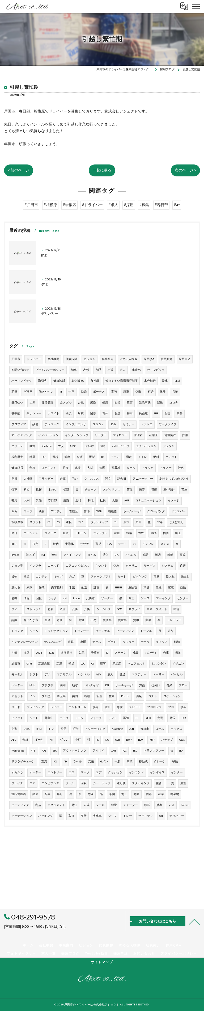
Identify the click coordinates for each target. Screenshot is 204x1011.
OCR (117, 739)
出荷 (93, 620)
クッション (115, 772)
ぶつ (126, 522)
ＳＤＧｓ (98, 424)
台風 (81, 402)
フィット (17, 718)
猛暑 (146, 555)
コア (32, 783)
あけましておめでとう (174, 478)
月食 (66, 468)
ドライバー (34, 359)
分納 (169, 685)
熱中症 (15, 413)
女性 (167, 413)
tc (172, 750)
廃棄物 (174, 794)
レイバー (56, 707)
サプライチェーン (23, 761)
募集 (14, 500)
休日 (14, 533)
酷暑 (158, 555)
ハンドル (84, 674)
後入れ (170, 576)
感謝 (66, 500)
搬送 (122, 674)
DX (102, 457)
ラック (52, 598)
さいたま (101, 565)
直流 (44, 761)
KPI (107, 685)
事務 (179, 413)
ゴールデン (31, 533)
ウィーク (50, 533)
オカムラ (17, 772)
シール (100, 805)
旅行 (170, 631)
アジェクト (100, 533)
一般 (117, 761)
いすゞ (74, 446)
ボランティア (99, 522)
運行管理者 (18, 794)
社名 (181, 468)
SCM (119, 609)
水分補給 (150, 381)
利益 (38, 805)
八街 (63, 609)
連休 (54, 555)
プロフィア (18, 424)
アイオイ (98, 750)
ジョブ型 (17, 565)
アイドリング (72, 555)
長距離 (143, 413)
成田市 (15, 663)
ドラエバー (178, 511)
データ (145, 642)
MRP (152, 739)
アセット (17, 696)
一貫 (171, 783)
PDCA (153, 533)
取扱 (26, 576)
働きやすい (46, 391)
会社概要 (53, 359)
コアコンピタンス (77, 565)
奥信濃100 (77, 381)
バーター (17, 685)
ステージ (120, 652)
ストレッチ (34, 609)
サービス (149, 565)
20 (134, 544)
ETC (55, 750)
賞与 (114, 391)
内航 (14, 652)
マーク (85, 772)
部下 (87, 511)
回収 (84, 783)
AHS (126, 500)
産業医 (153, 435)
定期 (160, 718)
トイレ (142, 457)
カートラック (101, 783)
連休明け (169, 489)
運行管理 (47, 402)
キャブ (58, 576)
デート (122, 544)
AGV (98, 674)
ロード (15, 707)
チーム (115, 457)
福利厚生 (17, 457)
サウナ (84, 544)
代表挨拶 (71, 359)
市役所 (94, 381)
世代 (56, 544)
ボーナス (99, 391)
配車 (47, 794)
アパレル (131, 555)
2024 (113, 424)
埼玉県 (61, 696)
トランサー (81, 631)
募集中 (49, 718)
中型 (71, 391)
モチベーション (146, 446)
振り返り (66, 652)
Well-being (17, 750)
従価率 (107, 620)
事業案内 (107, 359)
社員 (103, 500)
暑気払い (17, 402)
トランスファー (154, 750)
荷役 (130, 489)
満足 (139, 696)
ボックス (176, 729)
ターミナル (102, 631)
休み (116, 565)
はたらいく (49, 468)
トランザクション (56, 631)
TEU (135, 750)
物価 (166, 533)
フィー (15, 609)
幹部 (170, 555)
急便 (120, 707)
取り (71, 816)
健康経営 (17, 468)
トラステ (166, 468)
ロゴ (177, 381)
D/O (83, 663)
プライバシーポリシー (50, 370)
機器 (149, 794)
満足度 (116, 663)
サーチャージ (124, 685)
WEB (99, 511)
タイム (91, 555)
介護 (80, 457)
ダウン (64, 739)
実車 (148, 620)
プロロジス (154, 707)
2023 (51, 652)
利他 (91, 500)
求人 (123, 370)
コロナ (173, 402)
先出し (185, 576)
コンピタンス (50, 783)
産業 (161, 794)
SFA (181, 750)
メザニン (178, 663)
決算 (42, 511)
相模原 (112, 511)
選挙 (92, 457)
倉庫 (63, 478)
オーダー (35, 772)
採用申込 (184, 359)
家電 (171, 587)
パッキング (45, 816)
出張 (110, 370)
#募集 (144, 205)
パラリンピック (21, 381)
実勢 (84, 816)
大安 (61, 446)
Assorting (117, 729)
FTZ (33, 750)
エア (99, 772)
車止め (136, 370)
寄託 (60, 620)
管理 (102, 468)
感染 (93, 402)
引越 (55, 457)
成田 (136, 652)
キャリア (162, 642)
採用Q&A (149, 359)
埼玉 (178, 533)
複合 (159, 783)
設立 (108, 478)
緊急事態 (145, 402)
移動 (175, 761)
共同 (75, 696)
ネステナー (139, 674)
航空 (183, 783)
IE (97, 739)
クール (70, 783)
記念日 (121, 478)
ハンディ (151, 652)
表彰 (86, 370)
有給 (151, 391)
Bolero (184, 805)
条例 (112, 794)
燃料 (156, 457)
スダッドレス (111, 489)
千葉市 (95, 652)
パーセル (176, 674)
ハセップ (167, 739)
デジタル (169, 446)
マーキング (163, 598)
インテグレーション (24, 642)
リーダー (101, 435)
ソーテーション (21, 816)
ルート (33, 718)
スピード (135, 707)
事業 (130, 761)
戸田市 (15, 359)
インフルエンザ (76, 424)
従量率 (122, 620)
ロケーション (172, 696)
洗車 (165, 381)
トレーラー (174, 620)
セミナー (128, 424)
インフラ (35, 565)
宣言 (130, 402)
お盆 (117, 413)
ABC (13, 739)
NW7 (129, 739)
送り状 (121, 783)
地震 (32, 457)
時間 (136, 794)
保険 (42, 587)
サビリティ (145, 816)
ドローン (81, 533)
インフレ (148, 544)
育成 (182, 555)
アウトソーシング (74, 750)
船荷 (63, 729)
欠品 (81, 652)
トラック (148, 468)
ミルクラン (158, 663)
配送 (84, 587)
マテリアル (64, 674)
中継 (78, 739)
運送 (160, 402)
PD (65, 761)
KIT (51, 739)
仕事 (14, 489)
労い (75, 478)
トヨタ (79, 718)
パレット (171, 457)
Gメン (104, 761)
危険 (91, 794)
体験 (163, 391)
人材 (90, 468)
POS (55, 761)
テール (96, 642)
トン (51, 729)
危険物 (132, 587)
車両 (83, 642)
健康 (105, 402)
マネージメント (157, 609)
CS (92, 663)
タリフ (112, 816)
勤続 (84, 391)
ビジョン (89, 359)
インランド (136, 772)
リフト (112, 718)
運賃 (14, 478)
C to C (27, 729)
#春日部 (161, 205)
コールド (53, 565)
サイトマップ (102, 962)
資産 (154, 489)
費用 (136, 620)
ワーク (28, 511)
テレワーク (52, 424)
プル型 (46, 696)
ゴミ (81, 522)
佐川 (107, 707)
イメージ (174, 500)
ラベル (77, 761)
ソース (145, 598)
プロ (171, 707)
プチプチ (47, 685)
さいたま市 (31, 620)
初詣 (66, 489)
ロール (159, 729)
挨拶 (39, 489)
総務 (67, 457)
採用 (185, 435)
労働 (39, 500)
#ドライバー (92, 205)
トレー (127, 816)
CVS (110, 544)
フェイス (17, 783)
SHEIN (118, 587)
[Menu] (196, 6)
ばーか (39, 739)
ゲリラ (28, 391)
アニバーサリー (143, 478)
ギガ (14, 511)
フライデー (46, 478)
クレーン (160, 761)
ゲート (112, 642)
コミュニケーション (148, 500)
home (76, 598)
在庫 (111, 696)
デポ (47, 674)
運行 (78, 500)
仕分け (155, 685)
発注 (74, 805)
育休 (105, 413)
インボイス (157, 772)
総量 (114, 805)
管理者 (138, 435)
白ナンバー (34, 413)
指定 (35, 544)
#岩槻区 (69, 205)
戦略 (129, 533)
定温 (59, 663)
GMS (182, 739)
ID (107, 652)
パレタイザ (91, 685)
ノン (32, 696)
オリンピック (156, 370)
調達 (126, 718)
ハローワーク (121, 446)
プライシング (35, 707)
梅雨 (130, 413)
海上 (124, 794)
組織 (66, 533)
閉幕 (93, 413)
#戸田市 (31, 205)
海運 (26, 652)
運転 (69, 522)
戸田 (138, 522)
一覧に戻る (102, 170)
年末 (32, 468)
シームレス (103, 609)
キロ (39, 729)
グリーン (17, 446)
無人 (110, 674)
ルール (131, 468)
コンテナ (42, 576)
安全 (99, 696)
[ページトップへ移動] (194, 921)
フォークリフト (101, 576)
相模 (87, 696)
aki (65, 598)
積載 (147, 805)
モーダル (17, 674)
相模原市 (17, 522)
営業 (175, 391)
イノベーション (48, 435)
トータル (146, 631)
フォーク (96, 718)
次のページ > (185, 170)
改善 (95, 707)
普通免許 (170, 435)
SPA (116, 555)
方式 (87, 805)
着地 (178, 652)
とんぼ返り (176, 522)
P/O (107, 739)
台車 (166, 652)
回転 (39, 598)
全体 (47, 620)
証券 (76, 729)
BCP (44, 457)
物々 (32, 685)
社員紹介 (166, 359)
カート (121, 576)
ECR (184, 718)
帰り (60, 794)
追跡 (183, 565)
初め (26, 489)
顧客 (103, 663)
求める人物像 (128, 359)
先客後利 (57, 587)
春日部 (52, 500)
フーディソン (125, 631)
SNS (156, 413)
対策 (81, 413)
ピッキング (140, 576)
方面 (142, 685)
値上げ (30, 555)
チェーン (90, 489)
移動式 (143, 761)
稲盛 (156, 576)
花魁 (14, 391)
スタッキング (141, 783)
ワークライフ (167, 424)
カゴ (72, 576)
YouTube (47, 446)
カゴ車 (144, 729)
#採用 (129, 205)
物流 (68, 413)
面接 (117, 402)
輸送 (71, 663)
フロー (183, 685)
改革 (183, 707)
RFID (148, 718)
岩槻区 (73, 511)
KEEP (14, 544)
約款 (29, 587)
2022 (39, 652)
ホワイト (53, 413)
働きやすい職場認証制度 (121, 381)
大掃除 (28, 478)
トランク (17, 631)
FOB (44, 750)
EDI (137, 718)
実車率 (97, 816)
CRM (29, 663)
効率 (159, 805)
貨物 (14, 576)
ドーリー (158, 674)
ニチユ (64, 718)
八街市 (90, 598)
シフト (33, 674)
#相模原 (50, 205)
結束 (35, 794)
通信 (105, 555)
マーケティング (21, 435)
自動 (183, 587)
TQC (124, 750)
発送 (172, 718)
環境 (146, 587)
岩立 (172, 805)
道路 (71, 642)
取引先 (42, 381)
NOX (140, 739)
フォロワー (120, 435)
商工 (131, 598)
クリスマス (91, 478)
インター (177, 772)
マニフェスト (136, 663)
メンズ (164, 544)
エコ (71, 772)
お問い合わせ (20, 370)
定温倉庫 (44, 663)
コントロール (77, 707)
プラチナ (57, 511)
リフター (128, 642)
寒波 (78, 468)
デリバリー (176, 816)
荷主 (184, 489)
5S (58, 522)
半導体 (69, 544)
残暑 (35, 424)
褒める (15, 587)
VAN (113, 750)
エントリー (55, 772)
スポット (35, 522)
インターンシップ (76, 435)
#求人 (113, 205)
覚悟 (115, 500)
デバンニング (53, 642)
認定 (129, 457)
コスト (152, 696)
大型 (32, 402)
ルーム (33, 631)
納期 (63, 685)
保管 (142, 489)
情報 (26, 598)
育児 (98, 544)
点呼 (98, 370)
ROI (43, 555)
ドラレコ (146, 424)
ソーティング (20, 805)
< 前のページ (18, 170)
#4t (177, 205)
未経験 (89, 446)
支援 (91, 761)
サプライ (134, 609)
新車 (126, 391)
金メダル (65, 402)
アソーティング (95, 729)
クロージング (156, 511)
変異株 (116, 468)
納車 (74, 370)
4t (61, 391)
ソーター (107, 598)
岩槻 (14, 598)
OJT (161, 816)
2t (115, 522)
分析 (25, 739)
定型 (14, 729)
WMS (141, 533)
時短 (117, 533)
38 (24, 544)
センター (183, 598)
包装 (50, 609)
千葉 (72, 587)
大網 (26, 500)
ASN (131, 729)
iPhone (15, 555)
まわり (52, 489)
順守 (75, 685)
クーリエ (131, 565)
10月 (103, 446)
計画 (96, 587)
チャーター (130, 805)
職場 (176, 609)
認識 (14, 620)
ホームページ (132, 511)
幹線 (159, 587)
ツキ (160, 522)
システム (167, 565)
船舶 (177, 642)
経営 (32, 446)
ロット (125, 696)
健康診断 (59, 381)
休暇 (138, 391)
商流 (81, 620)
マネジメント (56, 805)
